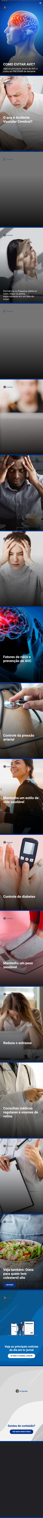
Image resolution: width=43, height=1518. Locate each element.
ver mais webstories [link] (21, 1432)
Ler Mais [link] (9, 1285)
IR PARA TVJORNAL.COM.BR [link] (21, 1356)
